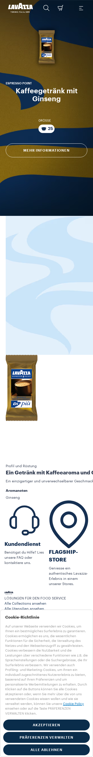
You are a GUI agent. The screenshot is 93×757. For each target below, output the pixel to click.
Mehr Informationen (46, 150)
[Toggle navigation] (81, 8)
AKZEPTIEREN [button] (46, 725)
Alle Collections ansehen (25, 603)
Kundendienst (22, 544)
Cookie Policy (73, 703)
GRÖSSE (44, 120)
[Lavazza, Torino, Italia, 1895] (20, 8)
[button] (46, 8)
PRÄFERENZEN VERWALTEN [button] (46, 737)
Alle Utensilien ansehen (24, 609)
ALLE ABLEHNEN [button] (46, 750)
